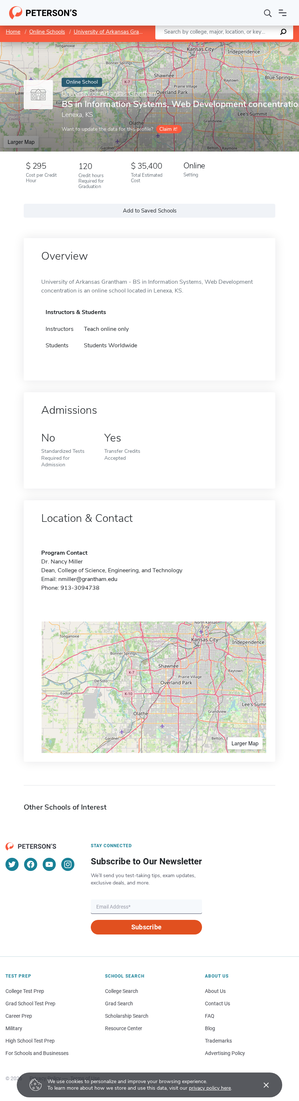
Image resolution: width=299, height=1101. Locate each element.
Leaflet (213, 45)
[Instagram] (67, 864)
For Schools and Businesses (37, 1053)
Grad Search (119, 1003)
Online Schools (47, 31)
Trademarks (218, 1041)
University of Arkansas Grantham (114, 31)
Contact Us (217, 1003)
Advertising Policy (225, 1053)
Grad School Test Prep (30, 1003)
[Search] (268, 13)
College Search (121, 991)
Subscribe (146, 927)
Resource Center (123, 1028)
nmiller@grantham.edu (87, 579)
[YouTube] (49, 864)
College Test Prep (24, 991)
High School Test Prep (30, 1041)
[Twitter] (12, 864)
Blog (210, 1028)
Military (13, 1028)
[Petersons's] (43, 13)
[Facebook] (30, 864)
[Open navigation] (282, 13)
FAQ (209, 1016)
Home (13, 31)
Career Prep (18, 1016)
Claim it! (168, 129)
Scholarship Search (126, 1016)
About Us (215, 991)
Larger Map (21, 141)
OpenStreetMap (250, 45)
